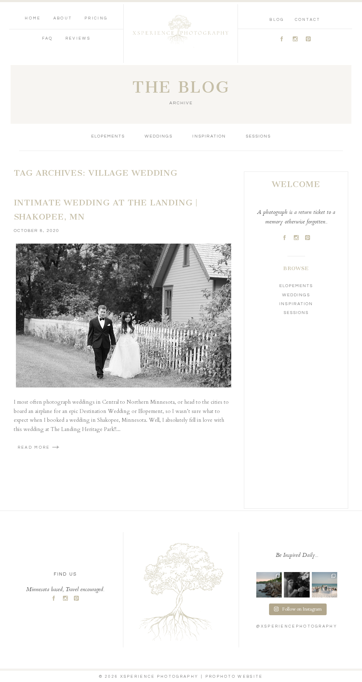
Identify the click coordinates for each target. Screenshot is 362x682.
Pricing (95, 18)
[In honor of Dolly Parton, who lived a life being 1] (296, 585)
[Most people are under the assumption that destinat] (324, 585)
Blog (276, 20)
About (62, 18)
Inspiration (209, 136)
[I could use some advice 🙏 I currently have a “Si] (269, 585)
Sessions (258, 136)
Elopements (108, 136)
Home (33, 18)
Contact (308, 20)
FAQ (47, 38)
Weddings (159, 136)
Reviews (77, 38)
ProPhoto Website (234, 676)
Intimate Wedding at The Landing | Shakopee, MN (106, 210)
